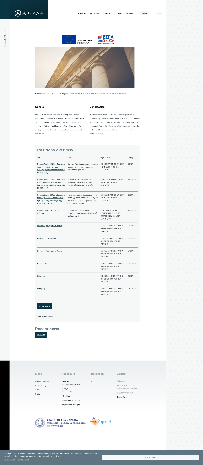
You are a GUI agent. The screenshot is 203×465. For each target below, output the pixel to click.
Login (144, 13)
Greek (159, 13)
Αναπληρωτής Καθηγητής (47, 238)
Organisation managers (71, 404)
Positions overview (42, 381)
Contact (38, 394)
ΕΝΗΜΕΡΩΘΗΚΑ (150, 457)
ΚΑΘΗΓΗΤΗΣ (42, 263)
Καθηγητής (41, 276)
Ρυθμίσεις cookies (23, 460)
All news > (41, 335)
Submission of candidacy (72, 400)
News (37, 389)
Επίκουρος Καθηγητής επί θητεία (49, 226)
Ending (130, 158)
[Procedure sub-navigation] (101, 13)
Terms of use (122, 397)
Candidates (66, 396)
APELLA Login (41, 385)
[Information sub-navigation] (115, 13)
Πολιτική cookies (9, 460)
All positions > (44, 306)
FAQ (91, 381)
